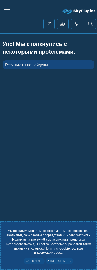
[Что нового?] (76, 24)
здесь (58, 252)
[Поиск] (90, 24)
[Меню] (7, 11)
